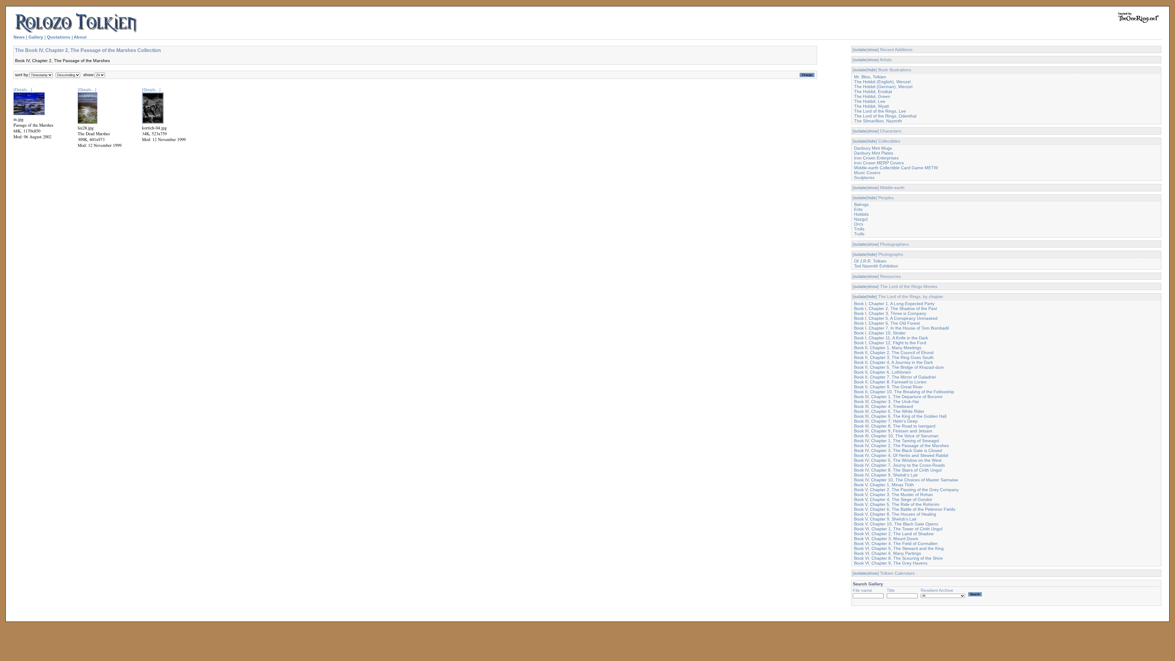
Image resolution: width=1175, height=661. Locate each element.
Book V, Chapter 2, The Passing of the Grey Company (906, 489)
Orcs (858, 224)
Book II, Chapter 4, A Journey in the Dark (893, 362)
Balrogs (861, 204)
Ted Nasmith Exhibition (876, 265)
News (19, 37)
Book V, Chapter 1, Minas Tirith (884, 484)
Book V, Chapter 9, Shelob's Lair (885, 519)
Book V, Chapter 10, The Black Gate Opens (896, 523)
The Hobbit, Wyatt (871, 106)
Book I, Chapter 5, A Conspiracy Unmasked (896, 318)
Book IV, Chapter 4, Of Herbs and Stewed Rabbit (901, 455)
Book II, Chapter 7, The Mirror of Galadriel (895, 377)
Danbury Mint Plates (873, 153)
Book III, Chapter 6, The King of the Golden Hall (900, 416)
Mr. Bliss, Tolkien (870, 76)
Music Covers (867, 172)
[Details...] (22, 89)
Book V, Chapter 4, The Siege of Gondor (893, 499)
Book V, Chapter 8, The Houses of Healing (895, 514)
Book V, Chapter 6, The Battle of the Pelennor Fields (904, 509)
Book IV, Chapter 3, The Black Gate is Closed (898, 450)
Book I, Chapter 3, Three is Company (890, 313)
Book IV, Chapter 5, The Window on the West (898, 460)
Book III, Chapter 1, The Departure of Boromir (898, 396)
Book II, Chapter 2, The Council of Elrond (894, 352)
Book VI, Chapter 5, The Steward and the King (899, 548)
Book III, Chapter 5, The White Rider (889, 411)
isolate (860, 49)
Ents (858, 209)
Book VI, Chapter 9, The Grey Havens (890, 563)
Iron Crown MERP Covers (879, 162)
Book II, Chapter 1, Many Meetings (887, 347)
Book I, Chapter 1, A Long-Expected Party (894, 303)
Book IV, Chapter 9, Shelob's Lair (886, 474)
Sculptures (864, 177)
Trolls (859, 228)
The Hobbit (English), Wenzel (882, 81)
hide (871, 69)
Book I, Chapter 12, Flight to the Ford (890, 342)
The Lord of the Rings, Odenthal (885, 116)
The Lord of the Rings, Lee (880, 111)
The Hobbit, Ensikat (873, 91)
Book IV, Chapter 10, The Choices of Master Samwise (906, 479)
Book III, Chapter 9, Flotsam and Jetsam (893, 430)
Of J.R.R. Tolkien (870, 261)
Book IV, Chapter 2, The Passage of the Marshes (901, 445)
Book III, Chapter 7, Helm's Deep (886, 421)
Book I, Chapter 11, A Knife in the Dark (891, 337)
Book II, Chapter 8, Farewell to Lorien (890, 381)
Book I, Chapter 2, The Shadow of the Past (895, 308)
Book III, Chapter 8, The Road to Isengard (894, 426)
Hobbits (861, 214)
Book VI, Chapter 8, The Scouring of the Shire (898, 558)
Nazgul (860, 219)
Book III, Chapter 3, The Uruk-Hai (886, 401)
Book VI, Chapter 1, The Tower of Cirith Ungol (898, 528)
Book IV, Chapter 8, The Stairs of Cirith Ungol (898, 470)
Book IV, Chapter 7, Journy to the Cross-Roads (899, 465)
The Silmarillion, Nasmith (878, 120)
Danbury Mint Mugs (873, 148)
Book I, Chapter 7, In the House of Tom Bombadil (901, 328)
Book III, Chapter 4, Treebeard (883, 406)
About (80, 37)
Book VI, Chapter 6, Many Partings (887, 553)
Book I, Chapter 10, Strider (880, 332)
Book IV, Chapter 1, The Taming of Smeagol (896, 440)
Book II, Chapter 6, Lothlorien (882, 372)
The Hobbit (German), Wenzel (883, 86)
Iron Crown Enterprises (876, 157)
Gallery (35, 37)
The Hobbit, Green (872, 96)
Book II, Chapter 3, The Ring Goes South (894, 357)
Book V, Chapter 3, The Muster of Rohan (893, 494)
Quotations (58, 37)
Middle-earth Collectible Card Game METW (896, 167)
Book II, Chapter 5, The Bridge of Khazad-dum (899, 367)
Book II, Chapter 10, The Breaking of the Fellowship (904, 391)
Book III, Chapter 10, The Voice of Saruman (896, 435)
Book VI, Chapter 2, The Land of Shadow (894, 533)
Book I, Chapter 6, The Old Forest (887, 323)
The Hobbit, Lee (869, 101)
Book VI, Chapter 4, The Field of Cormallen (896, 543)
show (872, 49)
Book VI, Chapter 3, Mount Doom (886, 538)
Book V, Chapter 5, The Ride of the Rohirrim (896, 504)
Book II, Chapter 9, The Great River (888, 386)
